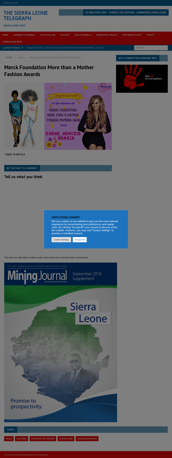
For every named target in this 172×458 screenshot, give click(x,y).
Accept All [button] (80, 239)
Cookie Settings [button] (61, 239)
